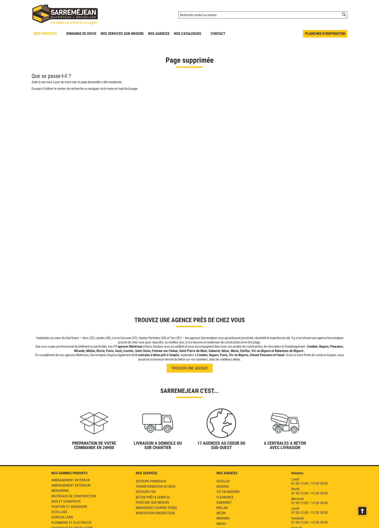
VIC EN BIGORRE (228, 492)
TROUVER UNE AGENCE (189, 368)
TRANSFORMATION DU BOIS (155, 486)
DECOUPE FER (146, 492)
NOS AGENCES (159, 33)
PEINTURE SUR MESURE (152, 502)
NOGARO (222, 486)
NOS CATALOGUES (187, 33)
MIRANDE (223, 518)
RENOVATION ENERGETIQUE (155, 513)
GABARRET (224, 502)
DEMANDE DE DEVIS (81, 33)
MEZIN (221, 513)
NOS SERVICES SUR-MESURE (122, 33)
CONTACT (218, 33)
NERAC (221, 524)
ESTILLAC (223, 481)
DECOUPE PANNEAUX (151, 481)
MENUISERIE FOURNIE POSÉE (156, 508)
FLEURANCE (225, 497)
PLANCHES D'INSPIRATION (325, 33)
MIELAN (222, 508)
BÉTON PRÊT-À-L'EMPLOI (153, 497)
